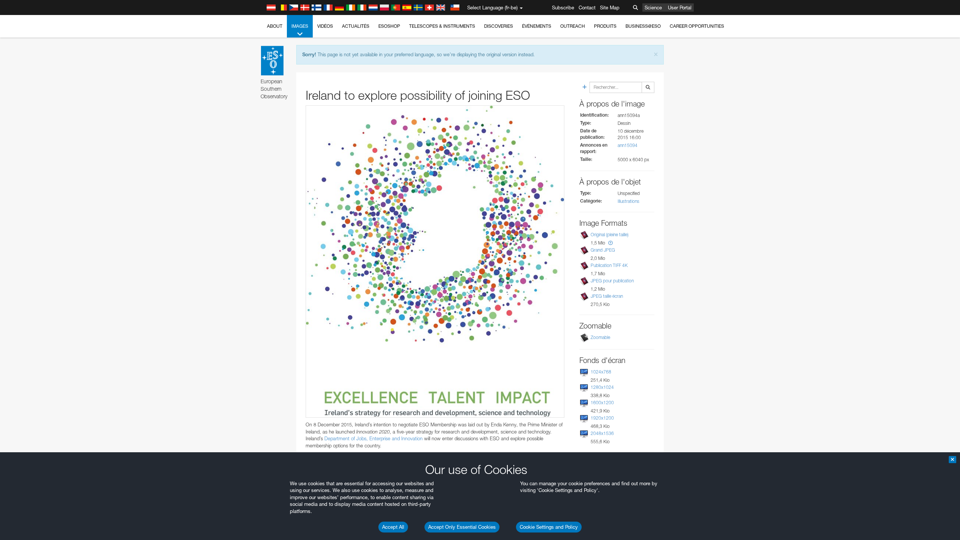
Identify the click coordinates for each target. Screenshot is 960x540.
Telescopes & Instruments (442, 26)
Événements (536, 26)
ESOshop (389, 26)
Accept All (393, 527)
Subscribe (563, 7)
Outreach (572, 26)
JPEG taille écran (607, 296)
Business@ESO (643, 26)
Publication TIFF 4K (609, 265)
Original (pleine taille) (609, 234)
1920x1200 (602, 418)
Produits (605, 26)
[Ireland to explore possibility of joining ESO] (435, 261)
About (274, 26)
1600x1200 (602, 402)
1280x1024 (602, 387)
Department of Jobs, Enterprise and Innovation (373, 438)
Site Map (610, 7)
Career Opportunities (697, 26)
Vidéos (325, 26)
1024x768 (601, 372)
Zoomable (600, 337)
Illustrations (628, 201)
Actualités (355, 26)
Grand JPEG (603, 250)
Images (299, 26)
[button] (610, 243)
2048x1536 (602, 433)
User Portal (680, 7)
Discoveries (498, 26)
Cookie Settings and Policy (549, 527)
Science (653, 7)
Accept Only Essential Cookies (462, 527)
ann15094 (628, 145)
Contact (587, 7)
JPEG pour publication (612, 281)
